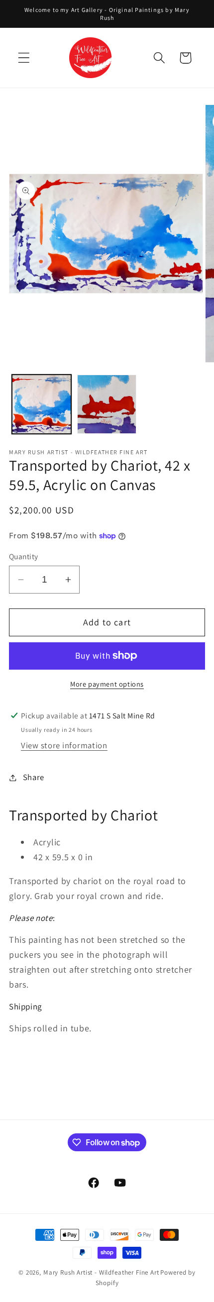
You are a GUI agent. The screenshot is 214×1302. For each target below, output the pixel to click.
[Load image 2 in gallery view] (106, 404)
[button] (24, 58)
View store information (64, 745)
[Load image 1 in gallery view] (41, 404)
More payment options (107, 684)
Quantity (23, 556)
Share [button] (33, 777)
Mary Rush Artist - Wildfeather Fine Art (101, 1272)
